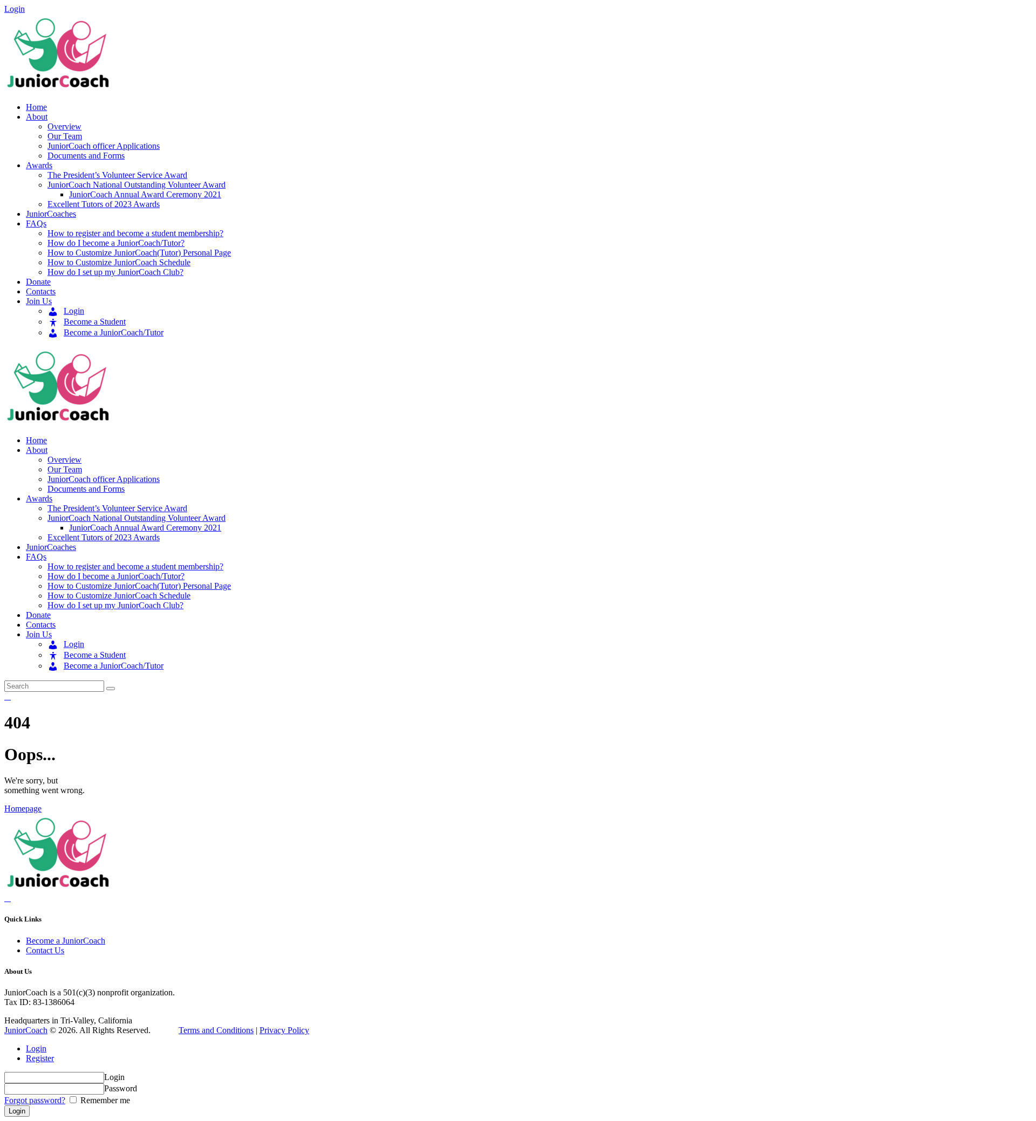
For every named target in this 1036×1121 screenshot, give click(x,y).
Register (40, 1058)
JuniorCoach (25, 1030)
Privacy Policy (284, 1030)
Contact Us (45, 950)
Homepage (23, 808)
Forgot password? (34, 1100)
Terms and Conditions (216, 1030)
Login (36, 1048)
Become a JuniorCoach (65, 940)
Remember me (104, 1100)
